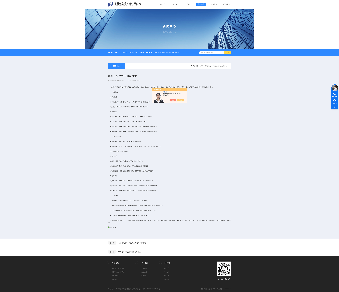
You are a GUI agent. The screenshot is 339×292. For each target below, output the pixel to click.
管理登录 (219, 289)
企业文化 (144, 272)
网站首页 (163, 4)
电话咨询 (334, 96)
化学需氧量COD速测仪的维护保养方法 (132, 243)
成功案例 (166, 275)
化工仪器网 (211, 289)
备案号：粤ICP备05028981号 (150, 289)
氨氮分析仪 (113, 87)
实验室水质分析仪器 (118, 268)
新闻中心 (201, 4)
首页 (201, 66)
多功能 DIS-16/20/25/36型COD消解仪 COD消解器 (136, 52)
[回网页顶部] (334, 107)
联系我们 (226, 4)
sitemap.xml (227, 289)
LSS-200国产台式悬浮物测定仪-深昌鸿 (166, 52)
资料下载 (166, 279)
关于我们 (176, 4)
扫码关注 (334, 103)
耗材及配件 (115, 275)
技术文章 (214, 4)
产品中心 (188, 4)
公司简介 (144, 268)
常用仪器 (114, 279)
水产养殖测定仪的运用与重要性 (129, 252)
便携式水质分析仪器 (118, 272)
